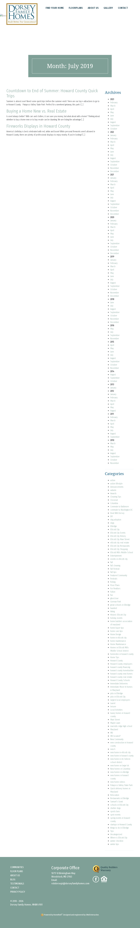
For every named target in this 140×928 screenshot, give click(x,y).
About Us (15, 875)
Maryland (114, 729)
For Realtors (115, 588)
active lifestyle (116, 483)
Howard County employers (121, 664)
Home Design (115, 634)
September (115, 125)
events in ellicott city (119, 559)
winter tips (114, 844)
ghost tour (114, 598)
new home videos (117, 782)
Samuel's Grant (116, 801)
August (113, 122)
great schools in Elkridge (120, 605)
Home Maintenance (118, 644)
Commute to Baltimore (119, 506)
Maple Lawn (115, 723)
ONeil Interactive (92, 915)
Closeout (114, 500)
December (114, 171)
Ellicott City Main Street (119, 539)
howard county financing (120, 667)
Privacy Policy (17, 891)
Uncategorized (116, 834)
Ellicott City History (118, 536)
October (113, 128)
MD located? (115, 736)
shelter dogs (115, 808)
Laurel (112, 703)
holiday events (116, 618)
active (112, 480)
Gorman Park (115, 601)
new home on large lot (119, 765)
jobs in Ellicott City (118, 696)
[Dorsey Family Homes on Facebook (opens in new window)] (97, 879)
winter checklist (116, 841)
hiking (112, 611)
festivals (113, 578)
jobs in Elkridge (116, 693)
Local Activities (116, 709)
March (112, 105)
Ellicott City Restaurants (120, 546)
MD (111, 732)
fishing (112, 582)
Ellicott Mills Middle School (121, 552)
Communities (17, 867)
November (114, 168)
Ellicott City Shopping (119, 549)
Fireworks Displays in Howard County (38, 126)
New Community (116, 739)
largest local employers (120, 700)
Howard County (116, 660)
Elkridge (113, 526)
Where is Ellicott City (118, 837)
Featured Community (118, 575)
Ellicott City (114, 529)
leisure (113, 706)
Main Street (115, 719)
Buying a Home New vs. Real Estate (36, 111)
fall (111, 562)
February (114, 102)
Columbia (114, 503)
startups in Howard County (121, 824)
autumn (113, 490)
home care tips (116, 631)
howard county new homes (121, 673)
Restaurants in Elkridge (119, 798)
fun (111, 595)
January (113, 135)
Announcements (116, 487)
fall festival (114, 569)
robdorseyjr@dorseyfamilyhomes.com (70, 883)
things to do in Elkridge (119, 828)
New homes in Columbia (120, 769)
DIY (111, 516)
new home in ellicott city (120, 752)
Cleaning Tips (115, 496)
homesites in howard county (122, 654)
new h (112, 749)
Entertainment (116, 555)
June (112, 115)
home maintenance (118, 641)
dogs (112, 523)
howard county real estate (121, 677)
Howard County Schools (120, 680)
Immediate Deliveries (119, 683)
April (112, 109)
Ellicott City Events (118, 532)
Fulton (112, 591)
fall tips (113, 572)
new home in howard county (122, 755)
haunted (113, 608)
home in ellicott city (118, 637)
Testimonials (17, 883)
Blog (12, 879)
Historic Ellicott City (118, 614)
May (112, 112)
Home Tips (114, 657)
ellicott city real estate (119, 542)
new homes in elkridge (119, 772)
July (111, 119)
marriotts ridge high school (121, 726)
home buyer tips (117, 628)
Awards (113, 493)
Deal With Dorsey (117, 513)
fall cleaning (115, 565)
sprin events (115, 814)
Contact (14, 887)
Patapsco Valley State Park (121, 785)
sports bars (115, 811)
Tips (112, 831)
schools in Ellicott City (119, 805)
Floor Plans (115, 585)
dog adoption (115, 519)
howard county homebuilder (122, 670)
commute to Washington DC (121, 510)
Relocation (114, 795)
